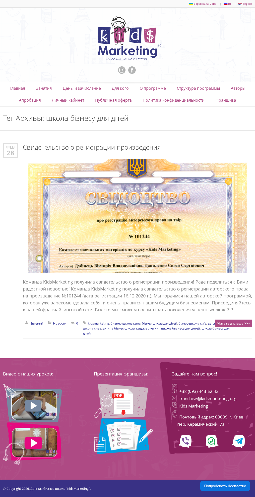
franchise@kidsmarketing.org (207, 398)
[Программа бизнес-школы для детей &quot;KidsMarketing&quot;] (127, 38)
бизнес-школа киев (125, 323)
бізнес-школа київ (192, 323)
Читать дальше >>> (233, 323)
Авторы (238, 88)
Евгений (36, 323)
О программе (153, 88)
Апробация (30, 100)
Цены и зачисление (82, 88)
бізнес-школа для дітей (159, 323)
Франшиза (225, 100)
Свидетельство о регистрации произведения (92, 147)
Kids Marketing (193, 406)
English (247, 3)
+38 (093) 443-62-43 (198, 391)
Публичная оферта (113, 100)
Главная (17, 88)
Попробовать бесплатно (225, 486)
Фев (10, 147)
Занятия (44, 88)
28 (10, 153)
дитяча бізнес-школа (119, 328)
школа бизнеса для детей (180, 328)
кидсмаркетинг (148, 328)
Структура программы (198, 88)
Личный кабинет (68, 100)
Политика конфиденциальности (173, 100)
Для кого (120, 88)
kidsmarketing (98, 323)
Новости (59, 323)
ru (229, 3)
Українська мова (205, 3)
